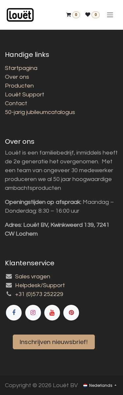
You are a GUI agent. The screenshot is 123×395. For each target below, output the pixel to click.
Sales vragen (32, 276)
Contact (16, 103)
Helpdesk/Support (40, 285)
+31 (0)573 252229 (39, 294)
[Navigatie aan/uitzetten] (110, 14)
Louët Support (24, 94)
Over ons (17, 77)
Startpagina (21, 68)
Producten (19, 86)
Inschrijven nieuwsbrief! (54, 342)
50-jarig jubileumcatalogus (40, 112)
